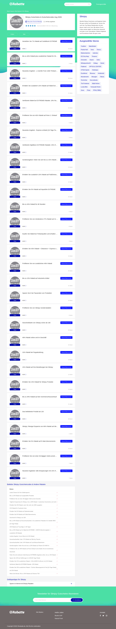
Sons (82, 90)
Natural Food (59, 618)
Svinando (84, 60)
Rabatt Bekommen (66, 41)
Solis (98, 60)
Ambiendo (101, 73)
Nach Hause (10, 11)
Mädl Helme (95, 83)
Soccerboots (93, 80)
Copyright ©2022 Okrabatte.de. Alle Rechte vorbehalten (24, 626)
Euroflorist (84, 73)
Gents (102, 63)
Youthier (83, 46)
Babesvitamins (85, 53)
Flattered (83, 66)
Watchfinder (92, 46)
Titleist (102, 76)
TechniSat (84, 80)
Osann (92, 60)
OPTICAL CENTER (95, 66)
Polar (88, 90)
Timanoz (94, 56)
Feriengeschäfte (101, 4)
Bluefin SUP (58, 615)
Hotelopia (95, 70)
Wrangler (94, 76)
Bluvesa (92, 73)
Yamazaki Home (95, 87)
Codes (12, 34)
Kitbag (95, 63)
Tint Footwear (85, 83)
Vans (92, 49)
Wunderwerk (85, 76)
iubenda (95, 53)
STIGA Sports (85, 70)
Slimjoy (27, 11)
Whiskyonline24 (86, 63)
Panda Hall (84, 49)
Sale (24, 34)
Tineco (99, 49)
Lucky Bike (84, 87)
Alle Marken (18, 11)
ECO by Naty (85, 56)
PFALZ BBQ (97, 90)
